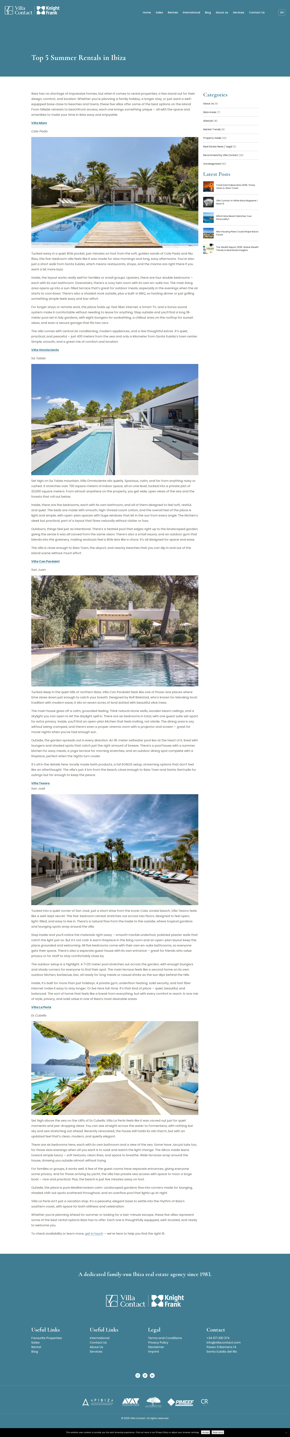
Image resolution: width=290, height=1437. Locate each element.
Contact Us (257, 12)
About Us (210, 103)
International (191, 12)
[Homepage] (32, 11)
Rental (36, 1347)
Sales (159, 12)
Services (238, 12)
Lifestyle (210, 121)
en (282, 12)
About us (222, 12)
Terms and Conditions (165, 1338)
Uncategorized (214, 163)
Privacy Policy (158, 1342)
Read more (218, 1432)
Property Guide (215, 138)
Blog (208, 12)
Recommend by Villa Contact (223, 155)
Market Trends (214, 129)
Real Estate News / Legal (219, 146)
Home (147, 12)
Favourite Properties (46, 1338)
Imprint (153, 1351)
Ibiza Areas (211, 112)
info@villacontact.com (223, 1342)
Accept (205, 1432)
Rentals (173, 12)
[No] (286, 1432)
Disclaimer (156, 1347)
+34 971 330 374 (217, 1338)
